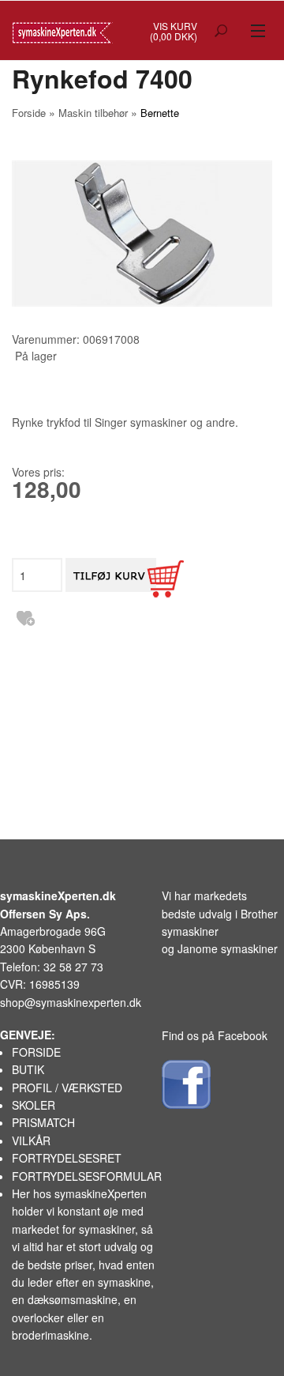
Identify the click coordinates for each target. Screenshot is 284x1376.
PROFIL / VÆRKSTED (67, 1087)
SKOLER (33, 1105)
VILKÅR (31, 1140)
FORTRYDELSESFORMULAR (87, 1176)
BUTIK (28, 1069)
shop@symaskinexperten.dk (70, 1002)
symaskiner (107, 1229)
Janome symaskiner (228, 948)
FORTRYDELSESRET (66, 1158)
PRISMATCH (43, 1122)
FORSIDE (36, 1052)
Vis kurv (175, 25)
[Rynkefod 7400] (142, 233)
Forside (29, 112)
